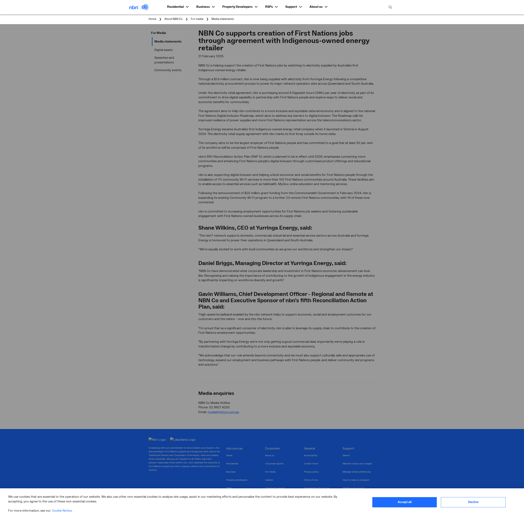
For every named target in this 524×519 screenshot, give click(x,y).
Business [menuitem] (203, 7)
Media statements (222, 19)
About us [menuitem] (316, 7)
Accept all (405, 502)
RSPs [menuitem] (269, 7)
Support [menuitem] (291, 7)
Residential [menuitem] (175, 7)
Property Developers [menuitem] (237, 7)
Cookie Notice (62, 511)
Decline (473, 502)
